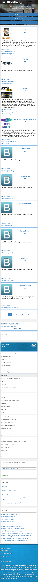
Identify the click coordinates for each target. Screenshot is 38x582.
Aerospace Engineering (6, 356)
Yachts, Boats (4, 457)
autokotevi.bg (7, 143)
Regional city (19, 19)
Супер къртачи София (8, 517)
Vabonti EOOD (24, 258)
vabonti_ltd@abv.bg (8, 280)
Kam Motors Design (25, 286)
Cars (2, 394)
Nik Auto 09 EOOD (25, 203)
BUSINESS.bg (5, 551)
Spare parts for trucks (6, 435)
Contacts (4, 487)
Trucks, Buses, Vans (5, 447)
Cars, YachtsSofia (5, 345)
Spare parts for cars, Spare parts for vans (11, 431)
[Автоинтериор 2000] (6, 180)
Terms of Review (6, 562)
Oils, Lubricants (5, 413)
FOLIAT (25, 30)
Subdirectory (19, 14)
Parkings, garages (5, 416)
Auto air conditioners (6, 362)
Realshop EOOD (25, 149)
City (19, 22)
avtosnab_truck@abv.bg (10, 253)
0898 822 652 (7, 223)
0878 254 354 (7, 196)
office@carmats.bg (8, 171)
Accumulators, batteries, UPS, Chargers (10, 353)
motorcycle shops (5, 406)
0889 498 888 (7, 305)
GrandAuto (25, 88)
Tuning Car (14, 468)
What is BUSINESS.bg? (9, 490)
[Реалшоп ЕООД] (6, 153)
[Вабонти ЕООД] (6, 262)
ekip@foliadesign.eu (9, 52)
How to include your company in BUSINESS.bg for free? (17, 498)
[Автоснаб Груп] (6, 235)
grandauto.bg (7, 114)
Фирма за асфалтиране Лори (10, 514)
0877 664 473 (7, 110)
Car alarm (3, 384)
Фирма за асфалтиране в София (11, 526)
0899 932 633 (7, 251)
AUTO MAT (25, 59)
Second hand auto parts (7, 422)
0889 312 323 (7, 278)
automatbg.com (7, 83)
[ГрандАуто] (6, 93)
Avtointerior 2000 (25, 176)
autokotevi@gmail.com (10, 141)
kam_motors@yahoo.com (10, 307)
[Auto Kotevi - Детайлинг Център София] (6, 123)
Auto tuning (4, 375)
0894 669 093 (7, 139)
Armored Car (4, 359)
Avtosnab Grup (25, 231)
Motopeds (3, 403)
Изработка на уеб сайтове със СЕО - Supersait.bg (16, 533)
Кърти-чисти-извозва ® (8, 519)
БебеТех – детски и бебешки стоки (12, 529)
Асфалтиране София (7, 521)
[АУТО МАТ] (6, 63)
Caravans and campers (6, 391)
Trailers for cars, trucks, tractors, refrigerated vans (13, 441)
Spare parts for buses (6, 428)
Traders (3, 438)
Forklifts (3, 397)
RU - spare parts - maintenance (8, 419)
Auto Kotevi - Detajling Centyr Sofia (25, 119)
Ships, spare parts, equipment (8, 425)
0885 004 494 (7, 169)
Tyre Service (4, 450)
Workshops (3, 453)
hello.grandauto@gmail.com (11, 112)
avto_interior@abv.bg (9, 198)
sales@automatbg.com (9, 81)
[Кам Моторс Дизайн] (6, 290)
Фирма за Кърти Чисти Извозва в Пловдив (14, 538)
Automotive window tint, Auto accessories (11, 378)
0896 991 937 (7, 79)
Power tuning (6, 468)
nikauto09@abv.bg (8, 225)
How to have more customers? (11, 503)
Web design (5, 494)
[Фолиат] (6, 34)
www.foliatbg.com (8, 54)
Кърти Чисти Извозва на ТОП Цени (12, 531)
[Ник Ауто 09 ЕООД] (6, 208)
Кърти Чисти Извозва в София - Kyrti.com (14, 540)
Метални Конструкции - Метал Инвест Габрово (16, 536)
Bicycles (3, 381)
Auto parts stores (5, 368)
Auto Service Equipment (7, 372)
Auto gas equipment (6, 365)
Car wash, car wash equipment (8, 387)
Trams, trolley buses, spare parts (9, 444)
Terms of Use (5, 556)
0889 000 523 (7, 50)
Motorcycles (4, 409)
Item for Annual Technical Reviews (10, 400)
